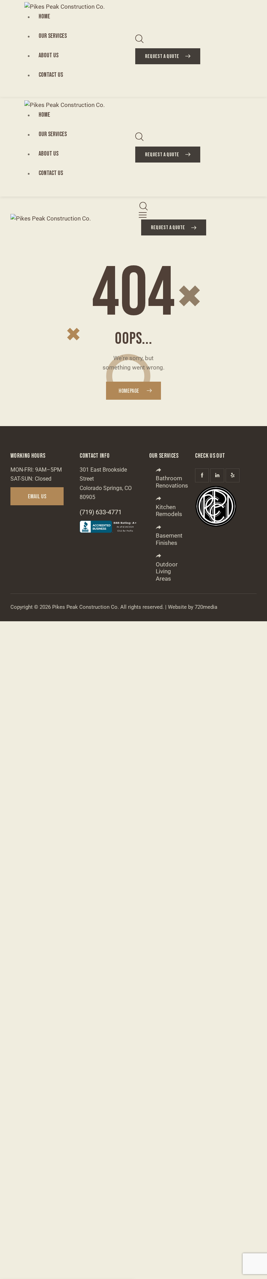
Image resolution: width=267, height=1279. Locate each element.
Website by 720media (192, 607)
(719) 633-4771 (101, 512)
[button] (143, 214)
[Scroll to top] (253, 1266)
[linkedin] (217, 475)
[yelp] (233, 475)
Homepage (129, 391)
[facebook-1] (202, 475)
